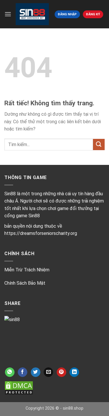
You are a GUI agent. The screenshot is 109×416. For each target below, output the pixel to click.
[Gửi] (99, 144)
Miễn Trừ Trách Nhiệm (26, 270)
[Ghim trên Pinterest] (61, 372)
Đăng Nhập (67, 14)
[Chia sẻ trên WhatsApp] (10, 372)
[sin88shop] (32, 14)
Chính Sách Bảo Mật (24, 283)
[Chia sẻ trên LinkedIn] (74, 372)
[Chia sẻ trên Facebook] (22, 372)
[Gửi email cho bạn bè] (48, 372)
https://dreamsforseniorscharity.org (40, 233)
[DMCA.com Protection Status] (18, 388)
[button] (7, 14)
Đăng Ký (93, 14)
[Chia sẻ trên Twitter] (35, 372)
